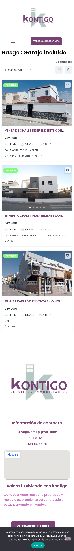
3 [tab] (37, 122)
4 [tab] (40, 122)
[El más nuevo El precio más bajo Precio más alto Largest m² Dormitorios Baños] (18, 69)
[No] (68, 539)
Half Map (68, 70)
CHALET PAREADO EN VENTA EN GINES (32, 301)
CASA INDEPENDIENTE (18, 155)
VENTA (38, 155)
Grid (59, 70)
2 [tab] (33, 122)
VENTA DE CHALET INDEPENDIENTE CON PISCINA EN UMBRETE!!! (33, 132)
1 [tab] (30, 122)
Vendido (10, 85)
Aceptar (38, 545)
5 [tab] (44, 122)
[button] (11, 41)
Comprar (10, 326)
